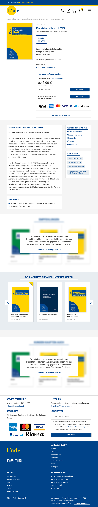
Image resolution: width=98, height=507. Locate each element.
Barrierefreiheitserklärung (71, 498)
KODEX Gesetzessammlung (62, 476)
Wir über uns (11, 476)
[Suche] (63, 11)
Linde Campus (24, 3)
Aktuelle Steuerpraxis (59, 479)
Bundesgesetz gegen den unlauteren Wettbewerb (77, 172)
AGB (84, 498)
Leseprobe (72, 138)
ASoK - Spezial (56, 488)
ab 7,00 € (41, 39)
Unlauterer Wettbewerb (76, 167)
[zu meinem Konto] (68, 11)
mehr (80, 89)
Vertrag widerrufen (82, 503)
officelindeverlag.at (15, 406)
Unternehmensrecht (75, 158)
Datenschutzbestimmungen (77, 427)
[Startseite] (13, 10)
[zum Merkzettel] (74, 11)
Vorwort (71, 141)
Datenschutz (69, 501)
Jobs (9, 482)
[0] (80, 11)
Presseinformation (75, 132)
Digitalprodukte (57, 461)
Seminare (54, 458)
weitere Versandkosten (62, 406)
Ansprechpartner (13, 479)
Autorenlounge (12, 491)
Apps (53, 464)
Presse (9, 488)
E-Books (54, 452)
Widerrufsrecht (56, 501)
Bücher (53, 449)
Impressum (55, 498)
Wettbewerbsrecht (75, 162)
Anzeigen (54, 467)
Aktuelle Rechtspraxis (59, 482)
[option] (21, 303)
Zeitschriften (56, 455)
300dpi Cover (73, 144)
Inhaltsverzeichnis (75, 135)
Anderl (38, 24)
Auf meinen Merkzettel (65, 115)
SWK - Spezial (56, 485)
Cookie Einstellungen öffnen (49, 249)
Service (9, 485)
